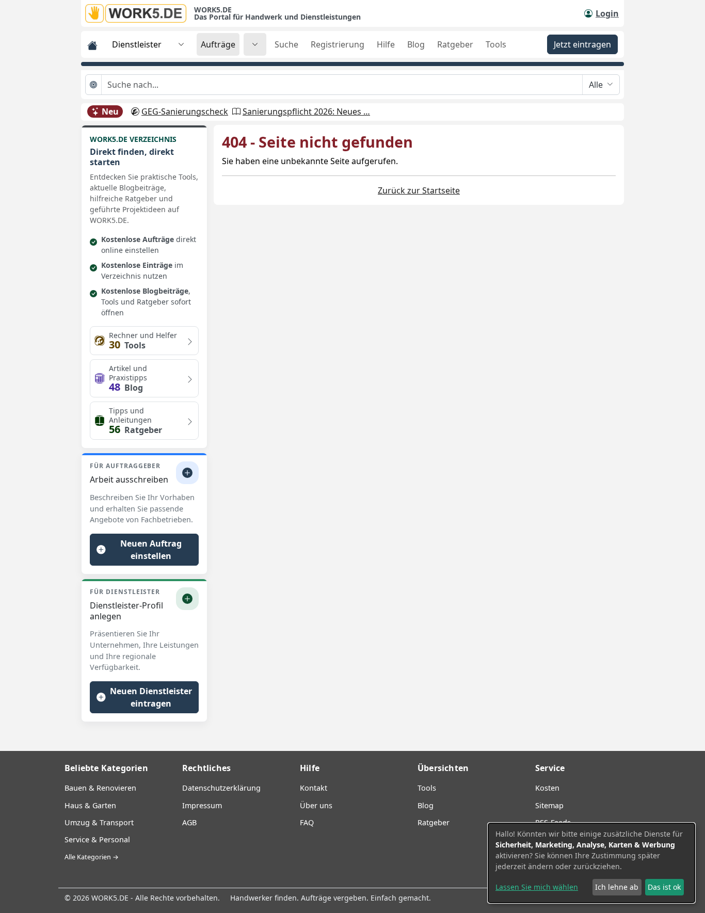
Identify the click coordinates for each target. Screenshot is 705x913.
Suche (286, 44)
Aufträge (218, 44)
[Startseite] (139, 13)
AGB (189, 822)
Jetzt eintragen (582, 44)
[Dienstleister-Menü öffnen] (181, 44)
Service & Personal (97, 839)
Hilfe (386, 44)
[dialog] (591, 863)
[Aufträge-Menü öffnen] (255, 44)
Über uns (316, 805)
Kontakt (313, 788)
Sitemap (549, 805)
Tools (496, 44)
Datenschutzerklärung (221, 788)
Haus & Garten (90, 805)
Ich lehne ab (616, 887)
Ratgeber (455, 44)
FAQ (307, 822)
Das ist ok (664, 887)
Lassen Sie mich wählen (536, 887)
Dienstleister (137, 44)
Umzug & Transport (99, 822)
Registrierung (337, 44)
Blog (416, 44)
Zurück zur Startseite (419, 190)
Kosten (547, 788)
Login (607, 13)
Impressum (202, 805)
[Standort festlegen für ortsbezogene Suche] (94, 84)
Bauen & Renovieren (100, 788)
